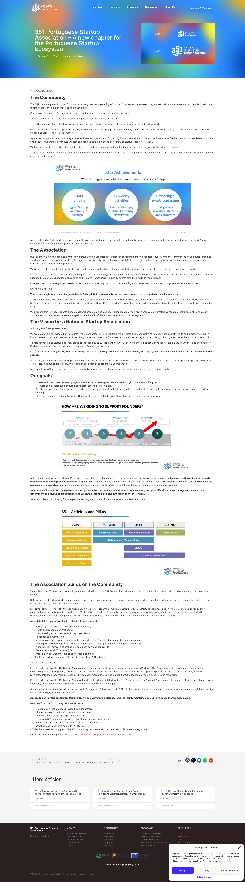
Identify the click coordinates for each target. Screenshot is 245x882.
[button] (239, 847)
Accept (183, 870)
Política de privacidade (206, 877)
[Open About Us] (177, 7)
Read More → (41, 798)
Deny (206, 870)
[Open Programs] (140, 7)
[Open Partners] (121, 7)
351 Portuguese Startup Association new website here (102, 734)
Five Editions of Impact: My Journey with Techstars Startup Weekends (183, 792)
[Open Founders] (104, 7)
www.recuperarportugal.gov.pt (122, 864)
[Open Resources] (159, 7)
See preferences (229, 870)
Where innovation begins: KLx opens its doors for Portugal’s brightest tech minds (58, 792)
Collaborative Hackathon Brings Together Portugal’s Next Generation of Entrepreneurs (122, 792)
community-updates (72, 56)
